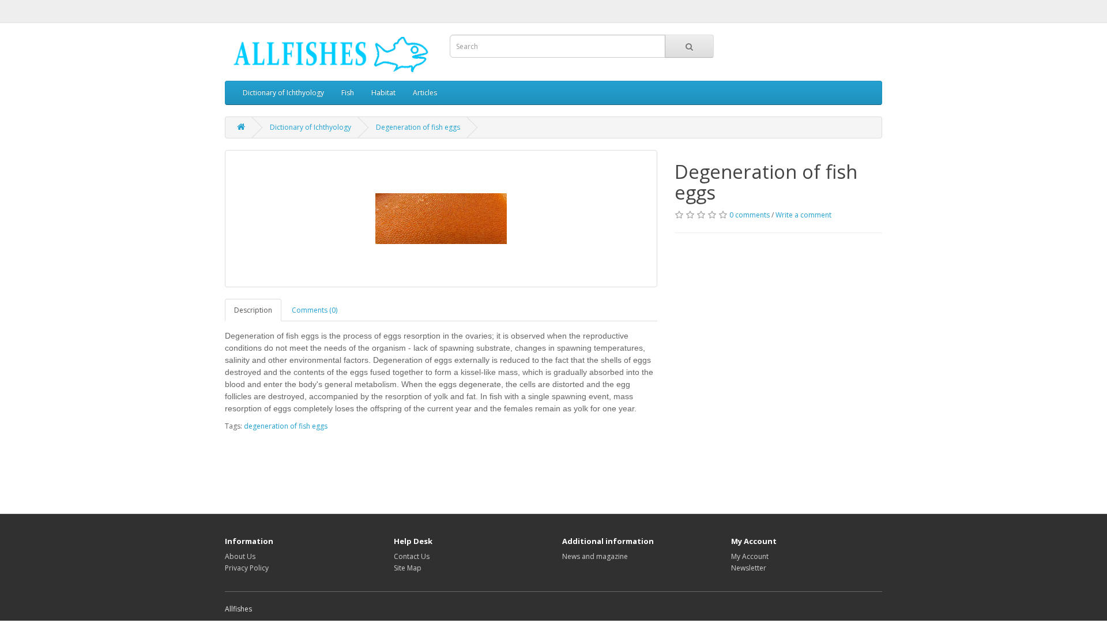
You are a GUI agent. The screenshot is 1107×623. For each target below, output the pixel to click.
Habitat (383, 92)
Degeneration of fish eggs (418, 127)
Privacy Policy (247, 568)
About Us (240, 556)
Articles (425, 92)
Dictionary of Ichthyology (283, 92)
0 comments (749, 215)
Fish (347, 92)
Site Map (407, 568)
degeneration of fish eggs (285, 426)
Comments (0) (314, 310)
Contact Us (412, 556)
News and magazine (595, 556)
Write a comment (803, 215)
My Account (750, 556)
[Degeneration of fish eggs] (441, 218)
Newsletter (748, 568)
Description (253, 310)
